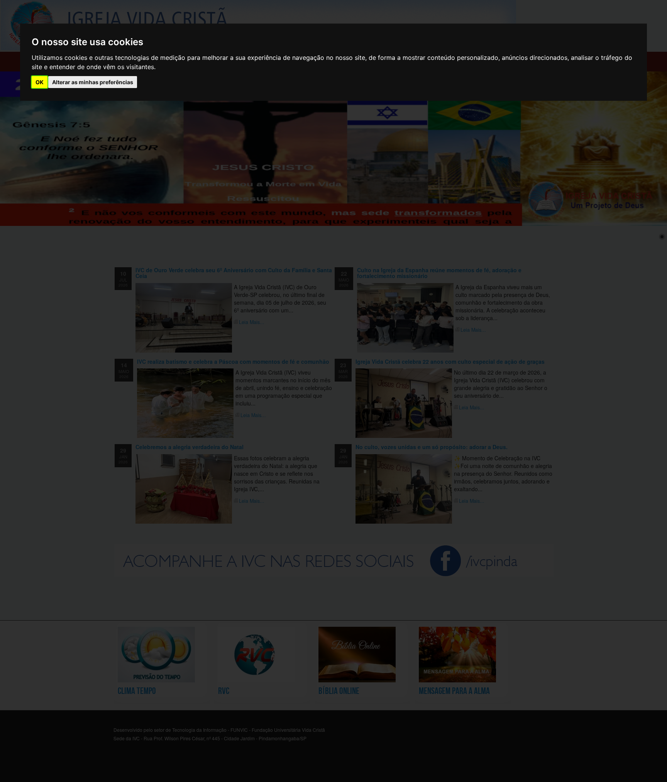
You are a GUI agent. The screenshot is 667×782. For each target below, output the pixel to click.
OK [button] (40, 82)
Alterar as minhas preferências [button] (92, 82)
